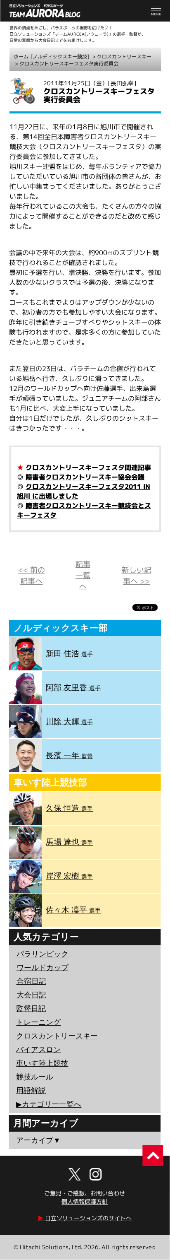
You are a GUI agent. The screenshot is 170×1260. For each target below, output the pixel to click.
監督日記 (31, 1009)
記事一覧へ (83, 575)
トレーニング (38, 1022)
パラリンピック (42, 954)
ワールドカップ (42, 968)
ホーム (21, 56)
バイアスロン (38, 1050)
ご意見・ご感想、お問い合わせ (84, 1193)
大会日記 (31, 995)
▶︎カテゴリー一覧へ (48, 1104)
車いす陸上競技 (42, 1063)
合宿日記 (31, 981)
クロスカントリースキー (124, 56)
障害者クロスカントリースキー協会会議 (85, 477)
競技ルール (34, 1077)
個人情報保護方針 (84, 1201)
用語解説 (31, 1091)
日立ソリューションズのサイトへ (85, 1218)
